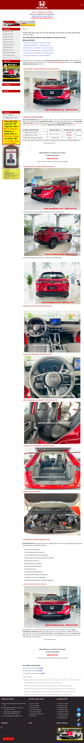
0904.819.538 (9, 738)
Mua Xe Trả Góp (35, 705)
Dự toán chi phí (35, 707)
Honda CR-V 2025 (9, 31)
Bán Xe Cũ (33, 716)
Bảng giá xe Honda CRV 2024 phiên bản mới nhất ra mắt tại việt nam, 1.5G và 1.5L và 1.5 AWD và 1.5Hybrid (52, 680)
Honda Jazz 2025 (8, 50)
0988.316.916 (17, 711)
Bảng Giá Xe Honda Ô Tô (37, 713)
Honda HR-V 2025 (63, 711)
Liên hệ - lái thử (35, 703)
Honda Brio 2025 (8, 47)
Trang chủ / (4, 27)
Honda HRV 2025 (8, 34)
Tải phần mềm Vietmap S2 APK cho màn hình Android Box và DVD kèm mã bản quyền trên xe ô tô (49, 691)
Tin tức (9, 27)
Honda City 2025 (8, 39)
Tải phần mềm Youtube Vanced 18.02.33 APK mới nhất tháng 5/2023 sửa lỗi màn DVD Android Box (49, 688)
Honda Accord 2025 (9, 44)
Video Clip (7, 61)
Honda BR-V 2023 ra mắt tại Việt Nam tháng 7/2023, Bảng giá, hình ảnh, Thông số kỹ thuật (47, 685)
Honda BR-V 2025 (8, 36)
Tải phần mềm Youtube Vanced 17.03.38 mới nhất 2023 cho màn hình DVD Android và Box (47, 694)
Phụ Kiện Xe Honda (36, 711)
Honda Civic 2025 (8, 42)
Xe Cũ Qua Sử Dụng (9, 55)
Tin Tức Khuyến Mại (36, 709)
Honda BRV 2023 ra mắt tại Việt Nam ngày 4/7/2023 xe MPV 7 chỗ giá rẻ (43, 682)
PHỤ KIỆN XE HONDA (10, 52)
